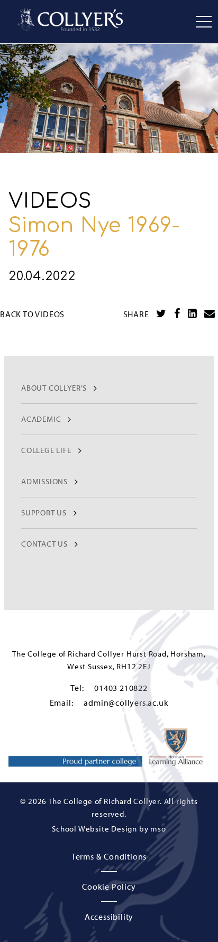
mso (158, 829)
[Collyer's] (70, 19)
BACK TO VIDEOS (32, 314)
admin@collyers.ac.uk (126, 702)
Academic (41, 419)
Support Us (44, 512)
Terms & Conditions (109, 856)
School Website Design (94, 829)
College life (46, 450)
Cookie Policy (108, 886)
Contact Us (44, 544)
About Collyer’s (54, 388)
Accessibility (109, 916)
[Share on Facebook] (177, 313)
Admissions (44, 481)
